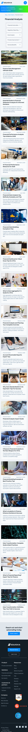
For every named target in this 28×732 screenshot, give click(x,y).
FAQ (15, 676)
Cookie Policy (5, 730)
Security (16, 681)
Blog (6, 14)
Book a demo (14, 633)
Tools (15, 668)
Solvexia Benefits (12, 44)
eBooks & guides (18, 670)
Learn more (14, 654)
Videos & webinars (18, 673)
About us (3, 698)
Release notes (17, 683)
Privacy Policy (4, 727)
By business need (6, 675)
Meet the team (4, 703)
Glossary (16, 678)
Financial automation (7, 673)
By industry (4, 678)
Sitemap (16, 686)
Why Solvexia (4, 700)
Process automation (7, 665)
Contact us (4, 705)
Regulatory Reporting (13, 30)
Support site (17, 689)
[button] (25, 2)
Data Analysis (11, 14)
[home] (6, 3)
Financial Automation (13, 25)
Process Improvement (13, 40)
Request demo (14, 649)
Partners (4, 690)
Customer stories (6, 687)
